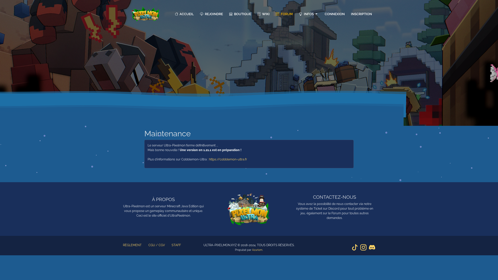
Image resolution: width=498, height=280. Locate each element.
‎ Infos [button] (308, 14)
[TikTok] (355, 247)
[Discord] (372, 247)
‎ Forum (286, 14)
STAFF (176, 245)
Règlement (132, 245)
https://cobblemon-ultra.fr (228, 159)
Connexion (335, 14)
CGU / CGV (156, 245)
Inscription (361, 14)
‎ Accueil (186, 14)
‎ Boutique (241, 14)
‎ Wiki (265, 14)
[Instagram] (363, 247)
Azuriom (257, 249)
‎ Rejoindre (213, 14)
